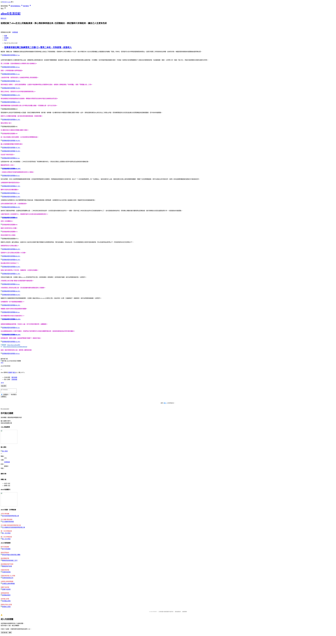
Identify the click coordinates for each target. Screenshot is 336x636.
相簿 (5, 36)
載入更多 (3, 386)
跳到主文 (3, 18)
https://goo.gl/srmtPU (13, 345)
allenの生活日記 (10, 13)
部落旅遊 (14, 379)
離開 (10, 632)
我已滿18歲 (4, 632)
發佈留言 (3, 396)
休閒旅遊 (15, 32)
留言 (14, 372)
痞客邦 (10, 372)
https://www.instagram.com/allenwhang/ (15, 346)
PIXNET (155, 611)
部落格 (6, 38)
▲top (2, 382)
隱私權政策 (178, 611)
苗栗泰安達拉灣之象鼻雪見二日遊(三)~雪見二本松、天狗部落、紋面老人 (38, 47)
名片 (5, 40)
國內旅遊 (14, 377)
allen (2, 362)
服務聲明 (184, 611)
